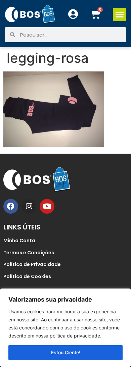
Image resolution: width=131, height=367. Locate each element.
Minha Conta (19, 240)
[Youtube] (47, 206)
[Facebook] (10, 206)
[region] (65, 328)
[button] (119, 14)
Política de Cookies (27, 276)
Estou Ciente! (65, 352)
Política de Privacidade (32, 264)
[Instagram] (28, 206)
